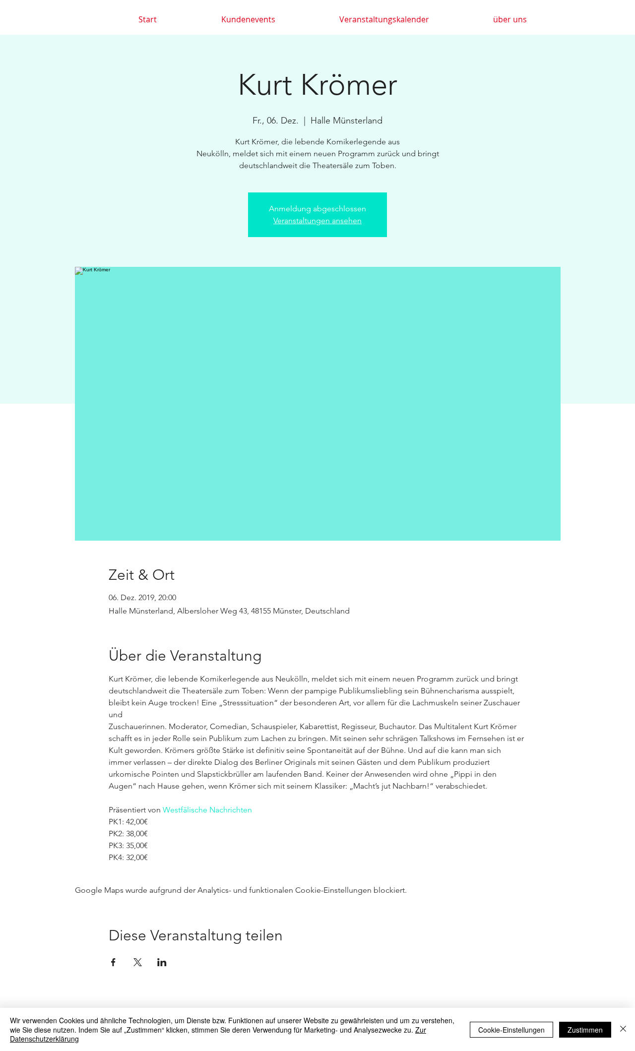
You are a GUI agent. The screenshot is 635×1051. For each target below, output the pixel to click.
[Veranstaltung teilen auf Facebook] (113, 962)
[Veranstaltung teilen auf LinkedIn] (162, 962)
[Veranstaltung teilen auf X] (137, 962)
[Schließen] (623, 1029)
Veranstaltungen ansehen (317, 220)
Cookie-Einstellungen (511, 1030)
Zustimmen (585, 1030)
